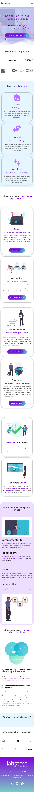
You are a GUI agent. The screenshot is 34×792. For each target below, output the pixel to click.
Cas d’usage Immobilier (17, 297)
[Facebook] (22, 783)
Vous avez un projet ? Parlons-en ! (17, 35)
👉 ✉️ (17, 771)
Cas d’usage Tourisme (17, 403)
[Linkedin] (17, 783)
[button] (31, 3)
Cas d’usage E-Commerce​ (17, 351)
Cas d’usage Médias (17, 250)
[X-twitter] (12, 783)
